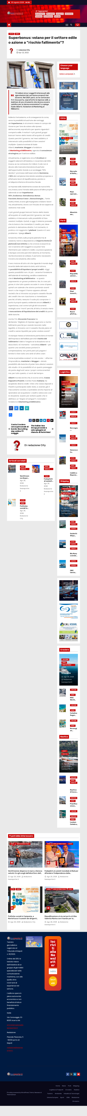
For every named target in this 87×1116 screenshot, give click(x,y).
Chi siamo (75, 1101)
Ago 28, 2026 (69, 764)
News (17, 34)
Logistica (65, 382)
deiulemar (69, 14)
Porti (46, 476)
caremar (39, 16)
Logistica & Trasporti (56, 1090)
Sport (62, 1097)
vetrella (57, 16)
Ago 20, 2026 (69, 677)
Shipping (65, 498)
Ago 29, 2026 (69, 148)
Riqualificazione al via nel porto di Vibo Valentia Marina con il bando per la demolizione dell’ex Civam (61, 918)
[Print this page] (27, 410)
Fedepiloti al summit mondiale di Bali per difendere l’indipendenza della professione (61, 873)
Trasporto (66, 389)
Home (58, 1086)
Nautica (65, 754)
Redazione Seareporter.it (66, 512)
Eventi (64, 751)
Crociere (65, 659)
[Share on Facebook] (11, 410)
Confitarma (48, 16)
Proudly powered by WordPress (18, 1092)
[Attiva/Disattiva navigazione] (67, 24)
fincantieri (50, 14)
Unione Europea (52, 1097)
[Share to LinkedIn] (22, 410)
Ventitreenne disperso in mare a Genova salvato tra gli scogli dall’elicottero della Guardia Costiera (25, 873)
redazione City (24, 50)
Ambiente (58, 1094)
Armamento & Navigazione (66, 489)
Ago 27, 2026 (69, 399)
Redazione (75, 1097)
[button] (71, 25)
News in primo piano (23, 469)
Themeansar (11, 1095)
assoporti (59, 14)
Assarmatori (40, 14)
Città (11, 34)
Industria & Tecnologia (71, 1094)
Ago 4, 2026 (69, 508)
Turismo (50, 1094)
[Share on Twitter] (16, 410)
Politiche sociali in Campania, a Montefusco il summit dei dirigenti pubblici (22, 918)
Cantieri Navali (73, 811)
